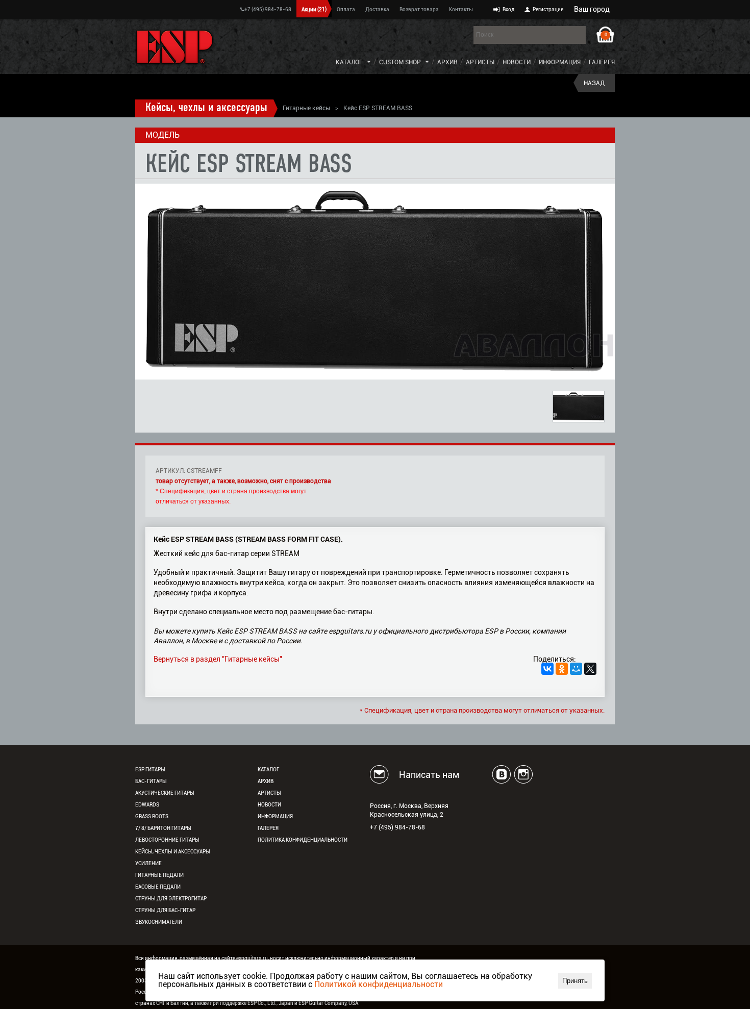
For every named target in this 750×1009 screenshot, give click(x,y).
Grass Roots (151, 816)
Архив (447, 62)
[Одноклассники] (562, 669)
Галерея (602, 62)
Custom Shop (400, 62)
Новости (517, 62)
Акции (314, 9)
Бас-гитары (151, 781)
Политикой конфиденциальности (378, 984)
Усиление (148, 863)
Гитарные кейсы (306, 108)
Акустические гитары (164, 793)
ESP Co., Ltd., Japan (270, 1003)
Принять (575, 981)
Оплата (346, 9)
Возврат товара (419, 9)
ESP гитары (150, 769)
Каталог (349, 62)
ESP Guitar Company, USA (328, 1003)
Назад (594, 83)
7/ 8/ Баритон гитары (163, 828)
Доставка (377, 9)
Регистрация (548, 9)
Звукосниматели (158, 922)
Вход (508, 9)
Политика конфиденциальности (302, 840)
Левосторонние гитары (167, 840)
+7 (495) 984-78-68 (267, 9)
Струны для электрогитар (171, 898)
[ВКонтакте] (547, 669)
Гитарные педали (159, 875)
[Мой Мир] (576, 669)
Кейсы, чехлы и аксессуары (206, 108)
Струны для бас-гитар (165, 910)
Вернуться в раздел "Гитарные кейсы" (218, 659)
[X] (590, 669)
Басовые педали (158, 887)
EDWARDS (147, 805)
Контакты (461, 9)
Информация (560, 62)
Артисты (480, 62)
